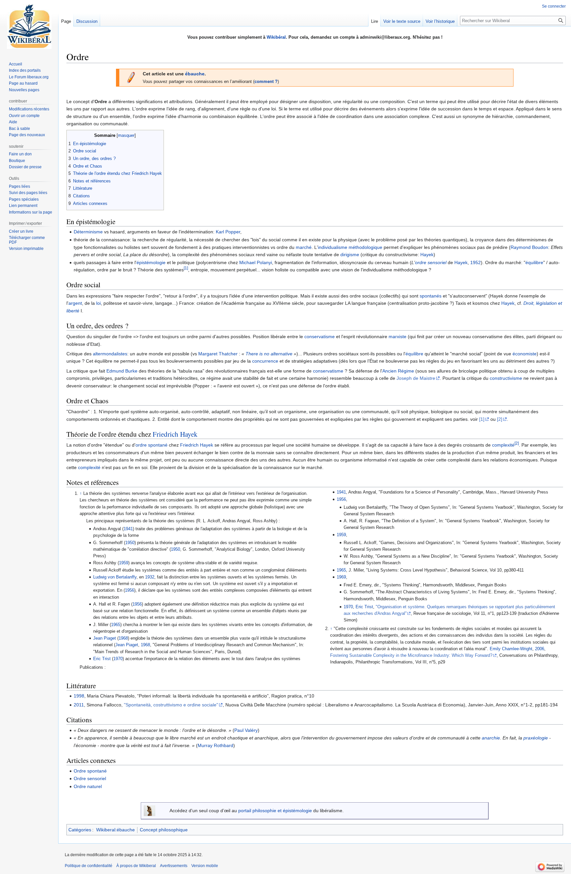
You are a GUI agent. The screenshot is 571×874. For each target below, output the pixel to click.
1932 (149, 577)
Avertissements (173, 865)
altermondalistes (110, 353)
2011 (79, 704)
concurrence (265, 361)
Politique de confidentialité (88, 865)
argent (75, 303)
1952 (475, 262)
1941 (128, 529)
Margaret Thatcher (218, 353)
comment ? (266, 81)
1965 (115, 624)
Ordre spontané (90, 771)
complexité (503, 445)
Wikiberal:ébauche (115, 829)
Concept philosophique (164, 829)
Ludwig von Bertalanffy (114, 577)
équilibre (534, 262)
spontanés (430, 295)
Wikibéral (276, 37)
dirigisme (349, 254)
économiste (525, 353)
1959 (123, 563)
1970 (118, 658)
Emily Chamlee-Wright (511, 649)
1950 (129, 542)
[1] (186, 268)
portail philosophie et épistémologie (275, 810)
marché (304, 247)
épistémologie (151, 262)
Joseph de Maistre (416, 378)
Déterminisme (88, 231)
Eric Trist (102, 658)
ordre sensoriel (430, 262)
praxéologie (535, 737)
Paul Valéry (246, 730)
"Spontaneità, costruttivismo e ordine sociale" (171, 704)
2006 (539, 649)
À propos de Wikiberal (136, 865)
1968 (123, 638)
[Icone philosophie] (149, 810)
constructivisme (506, 378)
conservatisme (319, 336)
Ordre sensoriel (90, 778)
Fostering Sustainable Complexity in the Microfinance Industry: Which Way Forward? (411, 655)
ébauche (195, 73)
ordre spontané (151, 445)
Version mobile (204, 865)
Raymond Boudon (529, 247)
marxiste (397, 336)
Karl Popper (228, 231)
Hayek (427, 254)
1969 (341, 577)
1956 (129, 590)
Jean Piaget (104, 638)
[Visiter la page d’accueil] (29, 26)
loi (98, 303)
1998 (79, 695)
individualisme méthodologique (350, 247)
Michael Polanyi (255, 262)
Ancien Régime (398, 371)
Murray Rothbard (215, 745)
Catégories (79, 829)
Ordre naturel (88, 786)
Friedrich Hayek (175, 434)
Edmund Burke (121, 371)
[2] (499, 419)
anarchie (491, 737)
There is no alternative (269, 353)
